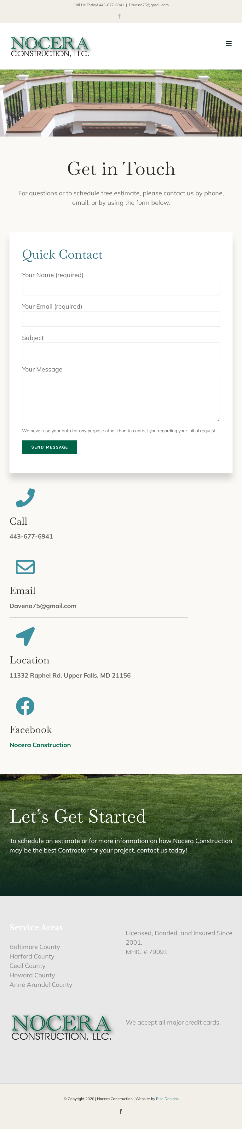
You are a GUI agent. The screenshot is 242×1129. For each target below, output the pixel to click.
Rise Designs (167, 1098)
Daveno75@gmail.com (149, 5)
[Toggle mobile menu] (229, 43)
